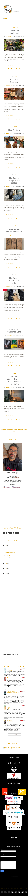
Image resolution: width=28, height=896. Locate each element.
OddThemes (4, 888)
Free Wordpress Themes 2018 (18, 888)
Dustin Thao (10, 679)
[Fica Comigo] (5, 723)
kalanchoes (15, 27)
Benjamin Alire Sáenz (11, 694)
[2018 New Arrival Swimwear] (9, 748)
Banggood (18, 747)
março (7, 550)
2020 (15, 373)
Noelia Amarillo (10, 721)
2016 (6, 571)
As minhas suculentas (10, 552)
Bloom (8, 669)
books (15, 326)
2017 (6, 568)
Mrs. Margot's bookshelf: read (14, 666)
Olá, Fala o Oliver (10, 677)
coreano (15, 76)
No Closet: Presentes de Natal (14, 280)
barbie (15, 225)
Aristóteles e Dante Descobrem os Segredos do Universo (13, 692)
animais (15, 126)
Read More (9, 65)
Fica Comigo (9, 720)
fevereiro (8, 555)
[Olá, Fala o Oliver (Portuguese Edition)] (5, 681)
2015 (6, 573)
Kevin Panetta (10, 670)
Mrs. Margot (8, 36)
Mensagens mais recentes (7, 429)
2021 (6, 548)
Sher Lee (9, 708)
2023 (6, 545)
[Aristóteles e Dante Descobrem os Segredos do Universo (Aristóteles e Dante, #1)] (5, 694)
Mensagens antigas (22, 429)
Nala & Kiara (14, 130)
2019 (6, 563)
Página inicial (15, 430)
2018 (6, 566)
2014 (6, 576)
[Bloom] (5, 672)
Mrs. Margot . (16, 886)
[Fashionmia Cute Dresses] (9, 747)
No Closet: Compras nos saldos (14, 180)
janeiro (7, 557)
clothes (15, 174)
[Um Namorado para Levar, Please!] (5, 709)
